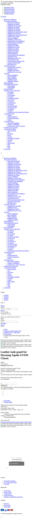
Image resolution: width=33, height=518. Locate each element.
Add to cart (4, 385)
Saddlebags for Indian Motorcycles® (17, 32)
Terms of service (8, 495)
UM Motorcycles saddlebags (15, 42)
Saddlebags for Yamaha (13, 29)
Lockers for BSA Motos (13, 62)
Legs (8, 132)
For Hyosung (11, 100)
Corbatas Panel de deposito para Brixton (18, 112)
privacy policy (23, 468)
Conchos (9, 137)
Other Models (11, 87)
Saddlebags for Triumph (13, 30)
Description (7, 400)
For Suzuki (10, 96)
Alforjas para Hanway (13, 50)
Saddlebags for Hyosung (14, 33)
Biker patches (11, 143)
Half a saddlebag (11, 76)
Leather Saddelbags (12, 75)
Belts (8, 144)
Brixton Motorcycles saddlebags (16, 41)
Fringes (9, 120)
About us (6, 503)
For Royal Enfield (12, 106)
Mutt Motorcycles (12, 56)
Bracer (9, 135)
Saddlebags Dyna (12, 69)
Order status (7, 506)
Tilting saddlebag (12, 78)
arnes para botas (11, 130)
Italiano (11, 13)
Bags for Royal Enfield (13, 22)
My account (7, 505)
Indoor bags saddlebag (13, 123)
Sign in (2, 305)
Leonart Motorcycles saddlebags (16, 55)
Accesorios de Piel (9, 113)
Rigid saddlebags (8, 83)
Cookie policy (8, 494)
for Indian (10, 110)
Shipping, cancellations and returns (13, 497)
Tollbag (9, 115)
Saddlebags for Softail (13, 70)
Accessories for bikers (10, 129)
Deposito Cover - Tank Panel (12, 90)
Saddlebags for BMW (13, 45)
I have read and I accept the (17, 468)
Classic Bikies (11, 86)
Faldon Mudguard (12, 116)
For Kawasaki (11, 95)
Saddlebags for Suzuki (13, 27)
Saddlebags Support (12, 81)
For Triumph (10, 109)
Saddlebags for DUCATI (14, 58)
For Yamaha (10, 92)
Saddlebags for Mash (13, 49)
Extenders (10, 140)
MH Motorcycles (12, 64)
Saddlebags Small (12, 79)
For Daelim (10, 104)
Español (12, 9)
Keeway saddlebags (12, 38)
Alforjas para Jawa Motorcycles (15, 61)
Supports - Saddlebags (13, 124)
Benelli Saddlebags (12, 44)
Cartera (9, 141)
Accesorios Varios (9, 121)
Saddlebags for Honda (13, 24)
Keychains (10, 133)
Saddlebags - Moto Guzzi (14, 39)
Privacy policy (8, 492)
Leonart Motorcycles (13, 59)
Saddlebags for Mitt (12, 52)
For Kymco (10, 101)
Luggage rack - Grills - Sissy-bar (16, 126)
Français (12, 10)
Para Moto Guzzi (12, 107)
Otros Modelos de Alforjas (11, 84)
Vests (8, 147)
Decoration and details (13, 138)
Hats (8, 146)
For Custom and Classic (10, 21)
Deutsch (12, 12)
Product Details (8, 402)
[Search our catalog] (17, 309)
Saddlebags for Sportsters (14, 67)
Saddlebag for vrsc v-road (14, 72)
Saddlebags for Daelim (13, 36)
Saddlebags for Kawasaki (14, 25)
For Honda (10, 93)
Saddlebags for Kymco (13, 47)
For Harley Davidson (9, 66)
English (11, 7)
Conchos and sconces (13, 118)
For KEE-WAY (11, 103)
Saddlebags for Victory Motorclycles (17, 35)
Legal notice (7, 490)
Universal (6, 73)
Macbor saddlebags (12, 53)
